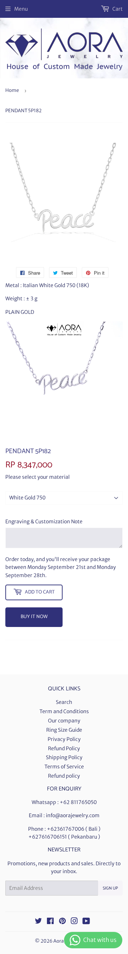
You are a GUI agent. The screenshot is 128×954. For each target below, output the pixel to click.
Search (64, 702)
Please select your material (37, 477)
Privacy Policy (64, 739)
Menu (21, 9)
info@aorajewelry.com (73, 815)
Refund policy (64, 776)
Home (12, 90)
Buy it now (34, 617)
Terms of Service (64, 766)
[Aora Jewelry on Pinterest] (62, 922)
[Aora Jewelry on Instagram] (74, 922)
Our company (64, 720)
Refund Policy (64, 748)
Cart (117, 9)
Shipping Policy (64, 757)
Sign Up (110, 888)
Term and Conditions (64, 711)
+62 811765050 (78, 802)
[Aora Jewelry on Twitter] (38, 922)
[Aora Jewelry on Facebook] (50, 922)
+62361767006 (65, 829)
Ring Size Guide (64, 730)
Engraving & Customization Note (43, 521)
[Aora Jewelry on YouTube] (86, 922)
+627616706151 (47, 837)
